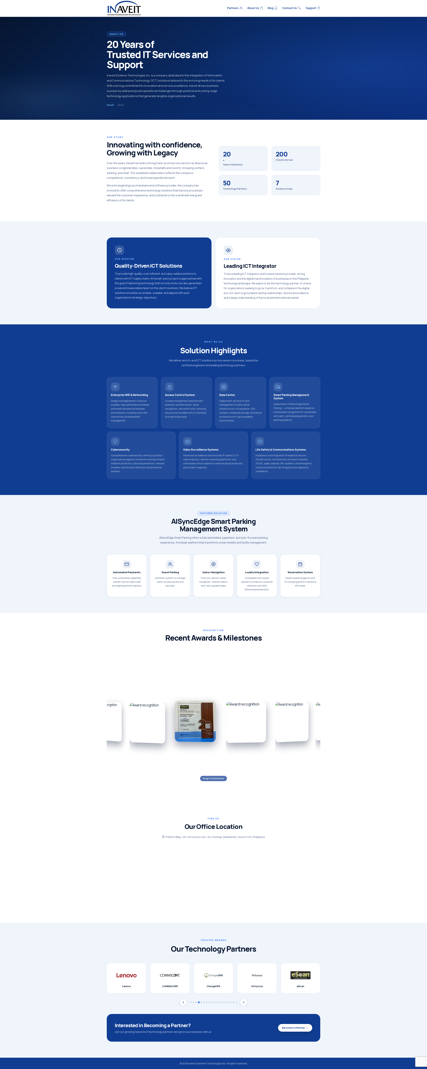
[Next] (243, 1002)
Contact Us (289, 8)
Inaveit (110, 104)
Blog (270, 8)
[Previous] (183, 1002)
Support (311, 8)
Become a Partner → (295, 1027)
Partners (233, 8)
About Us (253, 8)
